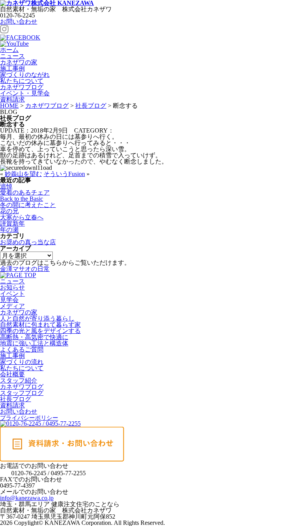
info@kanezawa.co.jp (27, 498)
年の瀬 (9, 229)
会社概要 (12, 374)
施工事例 (12, 68)
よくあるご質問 (21, 349)
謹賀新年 (12, 223)
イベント (12, 293)
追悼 (6, 186)
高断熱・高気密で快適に (34, 337)
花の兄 (9, 211)
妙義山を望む (23, 174)
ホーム (9, 50)
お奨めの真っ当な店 (28, 242)
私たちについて (21, 81)
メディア (12, 306)
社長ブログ (15, 399)
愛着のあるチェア (25, 192)
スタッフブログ (21, 393)
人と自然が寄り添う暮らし (37, 318)
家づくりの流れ (21, 362)
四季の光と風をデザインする (40, 331)
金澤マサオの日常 (25, 269)
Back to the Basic (21, 198)
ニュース (12, 56)
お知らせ (12, 287)
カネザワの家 (18, 62)
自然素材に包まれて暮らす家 (40, 324)
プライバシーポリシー (29, 417)
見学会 (9, 300)
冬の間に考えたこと (28, 205)
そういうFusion (64, 174)
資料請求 (12, 405)
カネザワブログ (21, 87)
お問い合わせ (18, 21)
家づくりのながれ (25, 74)
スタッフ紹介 (18, 380)
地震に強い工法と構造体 (34, 343)
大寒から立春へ (21, 217)
